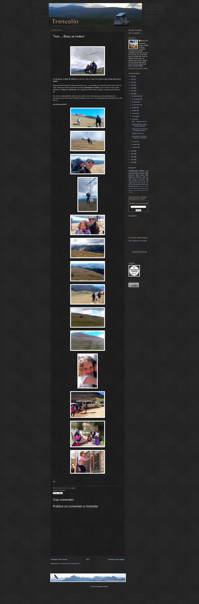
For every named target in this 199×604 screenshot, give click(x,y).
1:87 (136, 182)
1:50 (147, 182)
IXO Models (144, 188)
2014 (132, 154)
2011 (132, 162)
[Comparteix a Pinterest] (62, 493)
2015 (132, 151)
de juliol (134, 110)
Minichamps (132, 186)
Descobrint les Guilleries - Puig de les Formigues (139, 137)
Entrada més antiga (116, 559)
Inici (87, 559)
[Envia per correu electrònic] (54, 493)
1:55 (134, 188)
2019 (132, 85)
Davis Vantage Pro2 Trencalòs (138, 241)
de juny (134, 113)
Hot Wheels (143, 184)
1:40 (130, 188)
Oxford (137, 190)
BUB (136, 184)
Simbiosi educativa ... (138, 133)
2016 (132, 93)
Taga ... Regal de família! (139, 121)
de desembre (136, 96)
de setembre (136, 104)
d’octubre (135, 102)
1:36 (145, 186)
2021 (132, 79)
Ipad (138, 180)
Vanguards (143, 190)
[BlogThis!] (56, 493)
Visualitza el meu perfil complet (138, 68)
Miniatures (132, 177)
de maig (134, 116)
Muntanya (62, 490)
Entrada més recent (59, 559)
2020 (132, 82)
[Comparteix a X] (58, 493)
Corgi (138, 188)
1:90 (131, 184)
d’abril (134, 119)
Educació (132, 175)
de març (135, 141)
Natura (142, 175)
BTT (141, 177)
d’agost (134, 107)
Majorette (131, 190)
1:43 (147, 177)
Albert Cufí (144, 40)
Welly (130, 192)
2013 (132, 156)
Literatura (131, 181)
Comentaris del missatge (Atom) (69, 563)
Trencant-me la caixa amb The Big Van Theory (139, 129)
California (133, 171)
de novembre (136, 99)
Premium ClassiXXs (138, 179)
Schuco (144, 180)
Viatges (131, 182)
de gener (135, 147)
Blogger (106, 586)
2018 (132, 88)
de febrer (135, 144)
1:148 (139, 186)
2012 (132, 159)
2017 (132, 91)
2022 (132, 76)
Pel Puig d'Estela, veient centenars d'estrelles (139, 125)
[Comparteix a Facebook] (60, 493)
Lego (141, 182)
